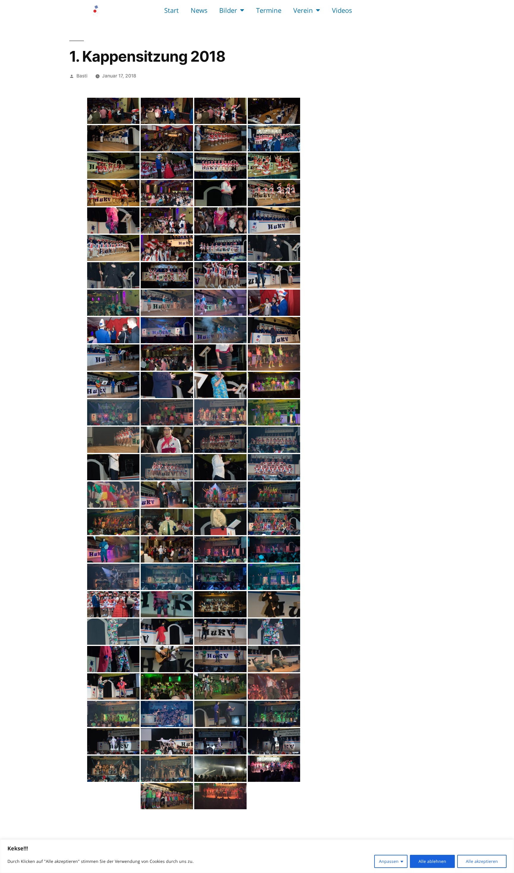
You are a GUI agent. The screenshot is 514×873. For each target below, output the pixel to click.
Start (171, 10)
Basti (81, 76)
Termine (268, 10)
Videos (342, 10)
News (199, 10)
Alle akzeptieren (482, 861)
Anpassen (389, 861)
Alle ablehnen (432, 861)
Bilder (228, 10)
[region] (257, 856)
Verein (303, 10)
